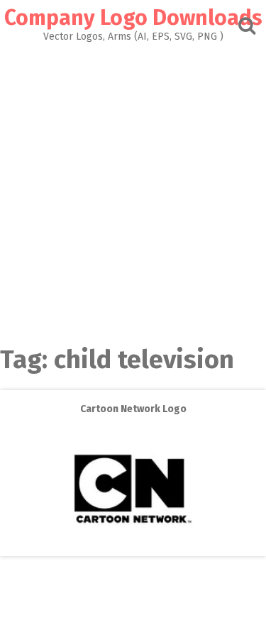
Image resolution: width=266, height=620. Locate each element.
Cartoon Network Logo (133, 409)
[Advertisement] (133, 182)
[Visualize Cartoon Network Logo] (133, 546)
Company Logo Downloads (133, 18)
